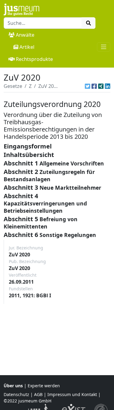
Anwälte (25, 35)
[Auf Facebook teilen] (94, 86)
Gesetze (13, 86)
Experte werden (44, 385)
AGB (38, 394)
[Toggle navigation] (103, 47)
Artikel (26, 47)
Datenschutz (16, 394)
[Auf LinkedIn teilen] (107, 86)
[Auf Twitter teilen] (87, 86)
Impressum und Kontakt (72, 394)
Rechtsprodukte (34, 59)
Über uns (13, 385)
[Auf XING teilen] (101, 86)
